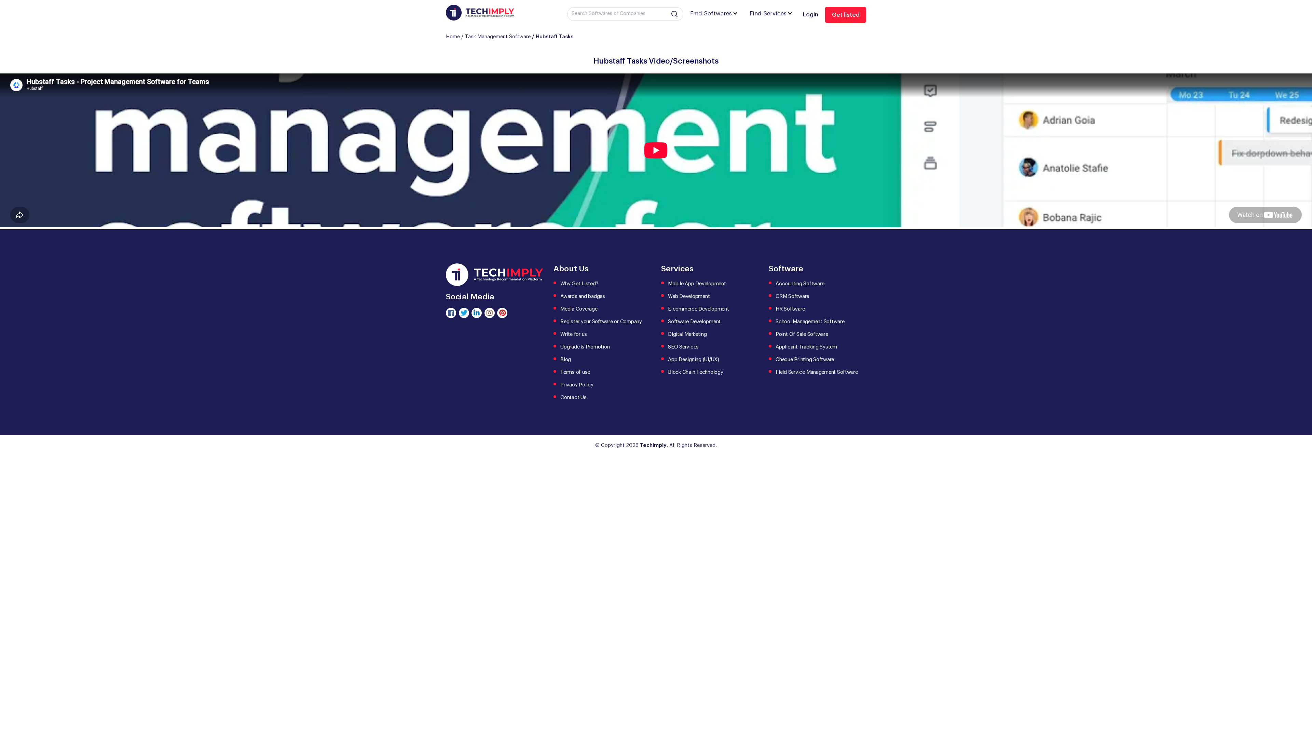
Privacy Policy (576, 384)
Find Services (768, 13)
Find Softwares (711, 13)
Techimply (653, 445)
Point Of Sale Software (802, 334)
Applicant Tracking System (806, 347)
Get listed (846, 15)
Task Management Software (498, 36)
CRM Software (792, 296)
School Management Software (810, 321)
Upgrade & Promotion (585, 347)
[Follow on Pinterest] (502, 313)
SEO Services (683, 347)
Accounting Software (800, 283)
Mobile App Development (697, 283)
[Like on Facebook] (451, 313)
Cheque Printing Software (805, 359)
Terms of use (575, 372)
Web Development (689, 296)
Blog (565, 359)
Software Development (694, 321)
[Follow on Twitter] (464, 313)
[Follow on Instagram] (489, 313)
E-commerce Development (698, 309)
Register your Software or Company (601, 321)
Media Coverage (579, 309)
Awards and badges (582, 296)
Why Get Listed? (579, 283)
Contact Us (573, 397)
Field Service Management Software (817, 372)
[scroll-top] (1302, 702)
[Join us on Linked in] (477, 313)
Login (810, 14)
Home (453, 36)
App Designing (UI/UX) (693, 359)
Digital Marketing (687, 334)
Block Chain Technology (695, 372)
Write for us (573, 334)
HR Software (790, 309)
